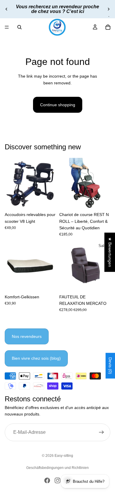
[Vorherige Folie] (6, 9)
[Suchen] (19, 27)
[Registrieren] (101, 432)
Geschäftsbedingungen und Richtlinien (57, 468)
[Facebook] (47, 480)
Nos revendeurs (27, 336)
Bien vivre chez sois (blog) (36, 358)
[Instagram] (57, 480)
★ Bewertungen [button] (110, 252)
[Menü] (7, 27)
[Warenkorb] (107, 27)
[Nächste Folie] (108, 9)
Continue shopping (57, 104)
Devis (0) (110, 365)
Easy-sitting (64, 456)
